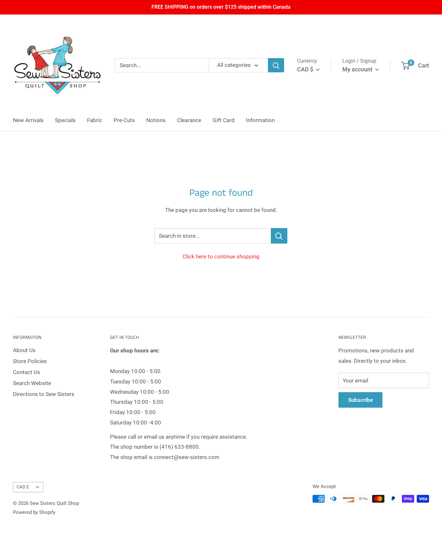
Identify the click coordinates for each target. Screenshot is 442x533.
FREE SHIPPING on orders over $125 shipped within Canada (221, 7)
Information (260, 120)
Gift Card (224, 120)
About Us (24, 350)
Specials (65, 120)
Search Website (32, 383)
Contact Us (26, 372)
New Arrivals (28, 120)
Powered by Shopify (34, 512)
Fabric (94, 120)
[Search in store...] (279, 236)
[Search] (276, 65)
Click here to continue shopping (221, 256)
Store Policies (30, 361)
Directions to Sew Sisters (43, 394)
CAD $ (23, 487)
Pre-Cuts (124, 120)
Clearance (189, 120)
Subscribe (360, 400)
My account (358, 69)
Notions (156, 120)
